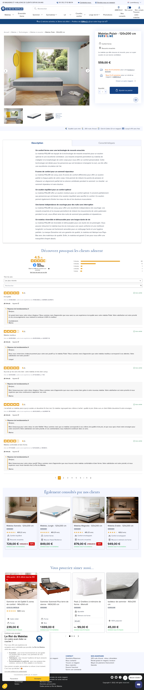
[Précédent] (37, 21)
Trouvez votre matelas (136, 14)
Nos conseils (122, 14)
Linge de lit (93, 14)
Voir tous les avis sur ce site (38, 272)
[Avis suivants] (91, 478)
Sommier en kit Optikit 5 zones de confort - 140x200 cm (20, 603)
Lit (65, 14)
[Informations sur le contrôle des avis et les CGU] (49, 269)
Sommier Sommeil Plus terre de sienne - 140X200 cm (54, 603)
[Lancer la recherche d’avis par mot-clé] (141, 286)
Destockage (19, 682)
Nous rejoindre (71, 665)
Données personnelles (48, 684)
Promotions (107, 14)
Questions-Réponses (73, 658)
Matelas (8, 14)
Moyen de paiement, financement (102, 663)
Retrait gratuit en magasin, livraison (103, 660)
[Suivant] (107, 21)
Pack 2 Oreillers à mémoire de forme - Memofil (87, 603)
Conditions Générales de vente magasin (54, 677)
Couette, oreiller (79, 14)
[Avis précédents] (55, 478)
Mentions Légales (46, 682)
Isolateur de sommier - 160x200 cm (122, 603)
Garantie (94, 665)
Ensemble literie (22, 14)
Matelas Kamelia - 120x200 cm (20, 525)
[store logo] (12, 8)
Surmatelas (50, 14)
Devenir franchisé (72, 667)
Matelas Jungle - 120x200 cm (53, 525)
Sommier (36, 14)
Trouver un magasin (73, 663)
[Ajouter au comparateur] (135, 99)
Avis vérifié (138, 293)
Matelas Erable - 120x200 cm (120, 525)
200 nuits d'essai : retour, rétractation (104, 658)
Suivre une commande (73, 669)
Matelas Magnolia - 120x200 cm (88, 525)
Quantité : (101, 88)
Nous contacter (71, 660)
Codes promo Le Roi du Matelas (51, 686)
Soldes (17, 684)
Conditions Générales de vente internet (53, 679)
